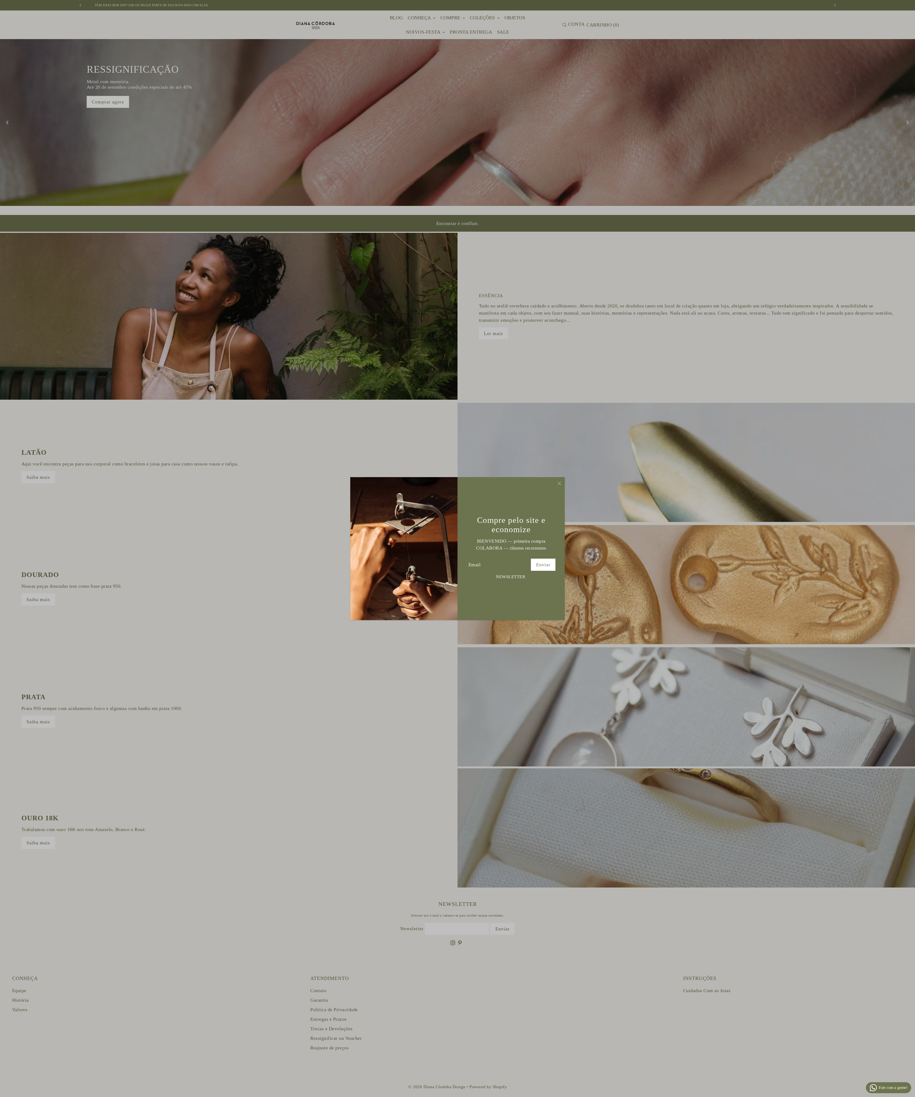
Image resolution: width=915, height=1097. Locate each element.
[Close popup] (559, 483)
